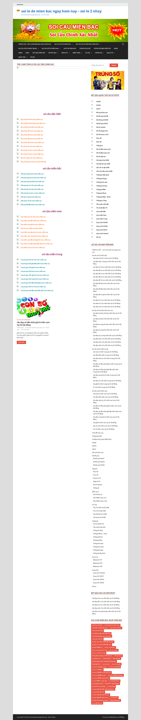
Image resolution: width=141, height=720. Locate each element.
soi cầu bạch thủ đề (97, 683)
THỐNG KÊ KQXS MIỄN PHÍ (102, 48)
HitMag (121, 717)
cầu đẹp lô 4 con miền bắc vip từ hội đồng (106, 300)
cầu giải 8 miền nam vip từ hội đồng (104, 422)
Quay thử (21, 57)
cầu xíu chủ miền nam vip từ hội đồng (105, 426)
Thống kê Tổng (101, 200)
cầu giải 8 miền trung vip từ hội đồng (105, 384)
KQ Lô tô (110, 53)
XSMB (116, 48)
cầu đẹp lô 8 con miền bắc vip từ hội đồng (106, 306)
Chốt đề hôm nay (70, 48)
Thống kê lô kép (101, 186)
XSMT (27, 53)
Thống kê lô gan (101, 178)
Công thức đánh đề (97, 639)
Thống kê (98, 53)
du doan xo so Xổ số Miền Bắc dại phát (102, 642)
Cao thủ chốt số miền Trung (112, 625)
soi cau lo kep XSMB (114, 667)
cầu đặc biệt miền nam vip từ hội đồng (105, 397)
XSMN (20, 53)
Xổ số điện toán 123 (103, 153)
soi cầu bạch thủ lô (114, 681)
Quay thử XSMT (101, 230)
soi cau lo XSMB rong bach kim (100, 678)
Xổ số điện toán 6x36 (103, 149)
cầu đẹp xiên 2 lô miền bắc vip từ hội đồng (107, 339)
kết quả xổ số (118, 655)
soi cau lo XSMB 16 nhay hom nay (101, 672)
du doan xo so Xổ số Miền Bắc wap (101, 644)
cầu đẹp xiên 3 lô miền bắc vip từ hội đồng (107, 342)
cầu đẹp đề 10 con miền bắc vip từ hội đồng (107, 280)
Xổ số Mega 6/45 (102, 131)
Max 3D (99, 138)
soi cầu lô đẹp (111, 686)
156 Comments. (25, 329)
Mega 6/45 (96, 481)
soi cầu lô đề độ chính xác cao (100, 697)
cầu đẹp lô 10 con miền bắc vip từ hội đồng (107, 267)
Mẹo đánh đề (116, 658)
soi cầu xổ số (114, 697)
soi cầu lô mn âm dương (98, 686)
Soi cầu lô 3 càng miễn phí (112, 683)
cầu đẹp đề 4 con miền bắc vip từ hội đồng (107, 270)
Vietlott (64, 53)
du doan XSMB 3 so (97, 647)
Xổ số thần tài (101, 156)
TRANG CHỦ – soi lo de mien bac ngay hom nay (34, 44)
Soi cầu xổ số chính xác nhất (100, 700)
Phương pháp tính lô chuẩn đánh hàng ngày (104, 661)
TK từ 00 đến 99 (101, 208)
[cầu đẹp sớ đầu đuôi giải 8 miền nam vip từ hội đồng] (33, 308)
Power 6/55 (97, 478)
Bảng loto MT (97, 560)
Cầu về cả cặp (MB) (102, 167)
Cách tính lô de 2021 (115, 628)
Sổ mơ (32, 57)
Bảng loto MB (97, 566)
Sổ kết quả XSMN (102, 120)
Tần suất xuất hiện (102, 204)
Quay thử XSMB (101, 222)
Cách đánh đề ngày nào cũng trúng (101, 636)
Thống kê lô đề (84, 48)
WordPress (113, 717)
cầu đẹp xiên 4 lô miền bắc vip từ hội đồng (107, 345)
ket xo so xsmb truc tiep (98, 653)
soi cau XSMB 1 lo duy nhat (99, 681)
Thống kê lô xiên (101, 182)
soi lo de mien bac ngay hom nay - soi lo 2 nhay (41, 717)
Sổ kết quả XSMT (102, 123)
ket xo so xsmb (113, 650)
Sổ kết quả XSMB (102, 116)
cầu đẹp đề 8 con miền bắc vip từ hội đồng (107, 277)
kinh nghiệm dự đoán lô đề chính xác (102, 655)
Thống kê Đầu (101, 189)
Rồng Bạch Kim (96, 664)
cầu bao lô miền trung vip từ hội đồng (105, 352)
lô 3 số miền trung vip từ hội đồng (104, 387)
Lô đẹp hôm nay (96, 658)
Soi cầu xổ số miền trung (27, 48)
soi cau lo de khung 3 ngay (99, 667)
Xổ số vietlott (101, 127)
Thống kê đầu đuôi (102, 175)
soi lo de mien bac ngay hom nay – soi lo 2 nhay (61, 11)
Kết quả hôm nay (39, 53)
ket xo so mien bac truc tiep (99, 650)
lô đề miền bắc (107, 658)
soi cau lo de (106, 664)
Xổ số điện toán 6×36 (100, 501)
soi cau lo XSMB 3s (97, 669)
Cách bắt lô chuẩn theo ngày (100, 628)
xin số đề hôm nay (97, 703)
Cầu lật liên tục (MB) (103, 164)
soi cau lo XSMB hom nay (99, 675)
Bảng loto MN (97, 563)
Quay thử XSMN (102, 226)
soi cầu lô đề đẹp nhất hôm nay (100, 694)
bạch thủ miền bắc (97, 625)
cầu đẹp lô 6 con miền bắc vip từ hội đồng (106, 303)
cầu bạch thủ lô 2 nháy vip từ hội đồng (105, 258)
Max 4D (99, 142)
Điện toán (76, 53)
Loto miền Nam (101, 215)
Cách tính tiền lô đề (97, 630)
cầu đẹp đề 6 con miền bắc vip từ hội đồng (107, 273)
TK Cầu (87, 53)
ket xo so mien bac (110, 647)
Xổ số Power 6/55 (102, 134)
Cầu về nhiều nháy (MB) (104, 171)
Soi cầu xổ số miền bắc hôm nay (87, 44)
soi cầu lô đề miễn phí (98, 692)
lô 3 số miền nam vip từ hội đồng (103, 429)
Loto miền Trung (101, 219)
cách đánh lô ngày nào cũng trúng (101, 633)
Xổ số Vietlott (97, 484)
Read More (21, 342)
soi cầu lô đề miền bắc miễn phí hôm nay (103, 689)
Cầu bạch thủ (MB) (102, 160)
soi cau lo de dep (116, 664)
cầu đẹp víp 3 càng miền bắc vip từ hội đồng (107, 335)
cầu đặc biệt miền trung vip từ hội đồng (106, 355)
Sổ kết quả (52, 53)
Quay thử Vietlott (102, 233)
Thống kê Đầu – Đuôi (103, 197)
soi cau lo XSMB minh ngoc (115, 675)
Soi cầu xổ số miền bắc (62, 44)
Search (114, 65)
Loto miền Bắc (101, 211)
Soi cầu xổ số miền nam (50, 48)
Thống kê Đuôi (101, 193)
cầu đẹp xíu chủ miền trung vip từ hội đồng (107, 380)
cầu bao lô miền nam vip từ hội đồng (105, 394)
